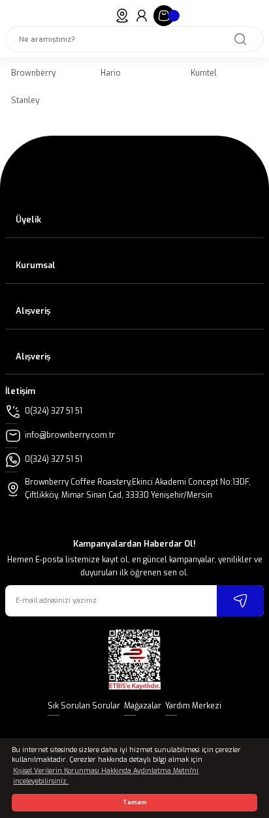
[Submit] (240, 600)
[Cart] (163, 15)
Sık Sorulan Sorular (84, 706)
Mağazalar (142, 706)
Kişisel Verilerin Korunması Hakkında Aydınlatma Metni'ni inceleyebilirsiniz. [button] (105, 775)
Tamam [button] (135, 802)
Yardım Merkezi (193, 706)
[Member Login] (142, 15)
